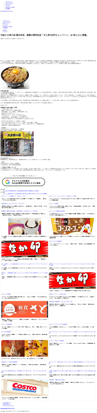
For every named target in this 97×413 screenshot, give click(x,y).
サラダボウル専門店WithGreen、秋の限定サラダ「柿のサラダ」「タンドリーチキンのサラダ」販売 (24, 375)
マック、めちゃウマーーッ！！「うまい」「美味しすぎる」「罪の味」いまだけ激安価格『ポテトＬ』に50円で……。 (72, 244)
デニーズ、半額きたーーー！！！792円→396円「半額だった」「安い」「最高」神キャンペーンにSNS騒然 (24, 327)
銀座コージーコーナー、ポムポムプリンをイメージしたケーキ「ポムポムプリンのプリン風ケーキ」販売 (72, 268)
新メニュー (8, 4)
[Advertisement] (25, 16)
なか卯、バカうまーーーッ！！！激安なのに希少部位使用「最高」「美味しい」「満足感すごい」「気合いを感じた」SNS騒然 (24, 260)
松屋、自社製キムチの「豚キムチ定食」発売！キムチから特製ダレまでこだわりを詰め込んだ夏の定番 (72, 375)
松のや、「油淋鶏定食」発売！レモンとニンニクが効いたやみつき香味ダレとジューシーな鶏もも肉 (24, 277)
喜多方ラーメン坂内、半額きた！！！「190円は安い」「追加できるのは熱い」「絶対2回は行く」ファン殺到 (24, 365)
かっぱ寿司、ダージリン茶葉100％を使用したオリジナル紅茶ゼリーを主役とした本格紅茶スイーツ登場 (24, 237)
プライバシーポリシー (8, 405)
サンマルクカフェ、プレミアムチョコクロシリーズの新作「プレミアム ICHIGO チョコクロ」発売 (72, 336)
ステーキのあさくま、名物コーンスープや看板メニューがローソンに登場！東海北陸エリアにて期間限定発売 (72, 237)
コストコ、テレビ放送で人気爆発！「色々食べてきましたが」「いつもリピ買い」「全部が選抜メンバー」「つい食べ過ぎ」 (24, 398)
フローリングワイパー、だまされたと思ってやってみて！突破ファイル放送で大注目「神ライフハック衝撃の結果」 (72, 199)
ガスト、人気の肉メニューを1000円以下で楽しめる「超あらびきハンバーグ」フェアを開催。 (25, 193)
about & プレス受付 (10, 7)
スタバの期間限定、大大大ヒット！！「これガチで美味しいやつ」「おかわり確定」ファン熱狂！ (71, 327)
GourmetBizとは (6, 402)
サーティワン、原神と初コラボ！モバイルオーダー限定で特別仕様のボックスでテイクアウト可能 (72, 366)
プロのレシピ (9, 1)
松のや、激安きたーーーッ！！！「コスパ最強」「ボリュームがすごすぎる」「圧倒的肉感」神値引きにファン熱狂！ (72, 344)
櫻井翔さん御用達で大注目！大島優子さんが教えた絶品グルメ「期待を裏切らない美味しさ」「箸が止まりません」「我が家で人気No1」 (24, 214)
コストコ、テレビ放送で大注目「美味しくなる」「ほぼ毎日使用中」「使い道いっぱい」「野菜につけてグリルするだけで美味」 (72, 207)
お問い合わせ (6, 404)
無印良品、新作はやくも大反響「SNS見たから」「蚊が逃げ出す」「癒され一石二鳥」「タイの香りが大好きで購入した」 (24, 207)
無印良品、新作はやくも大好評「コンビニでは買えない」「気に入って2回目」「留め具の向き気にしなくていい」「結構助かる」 (71, 305)
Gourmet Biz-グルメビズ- (8, 408)
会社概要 (8, 8)
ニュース (8, 5)
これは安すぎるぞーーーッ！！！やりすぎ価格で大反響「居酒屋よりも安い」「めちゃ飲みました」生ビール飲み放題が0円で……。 (72, 214)
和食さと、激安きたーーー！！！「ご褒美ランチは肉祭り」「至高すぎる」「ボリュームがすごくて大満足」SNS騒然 (24, 320)
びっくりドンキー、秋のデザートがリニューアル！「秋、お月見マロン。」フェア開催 (22, 358)
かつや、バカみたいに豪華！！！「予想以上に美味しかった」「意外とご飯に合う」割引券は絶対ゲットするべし (24, 335)
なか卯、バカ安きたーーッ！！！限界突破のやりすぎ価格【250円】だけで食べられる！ (70, 290)
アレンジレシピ (9, 3)
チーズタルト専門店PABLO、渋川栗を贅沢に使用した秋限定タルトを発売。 (21, 190)
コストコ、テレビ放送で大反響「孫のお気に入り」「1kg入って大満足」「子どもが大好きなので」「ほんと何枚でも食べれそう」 (24, 297)
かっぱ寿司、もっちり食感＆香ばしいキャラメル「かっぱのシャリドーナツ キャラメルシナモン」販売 (24, 268)
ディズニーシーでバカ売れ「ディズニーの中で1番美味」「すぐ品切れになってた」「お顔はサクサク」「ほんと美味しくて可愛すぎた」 (71, 297)
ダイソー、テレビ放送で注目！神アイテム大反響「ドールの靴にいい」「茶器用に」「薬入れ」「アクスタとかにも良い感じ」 (24, 199)
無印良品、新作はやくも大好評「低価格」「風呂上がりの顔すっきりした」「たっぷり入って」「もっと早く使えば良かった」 (72, 383)
